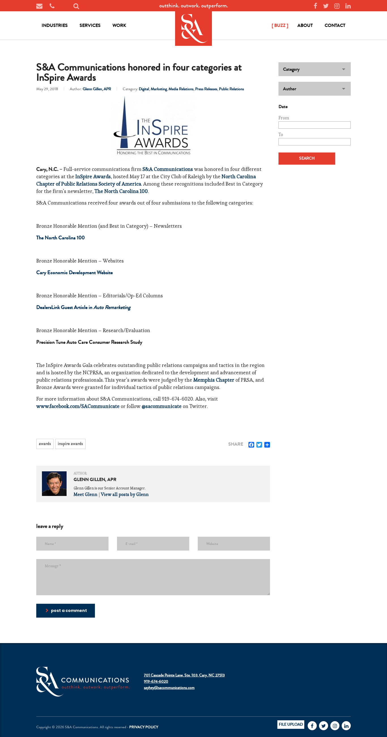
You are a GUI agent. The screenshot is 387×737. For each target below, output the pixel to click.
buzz (280, 25)
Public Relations (231, 89)
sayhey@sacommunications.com (169, 688)
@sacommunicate (162, 406)
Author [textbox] (289, 88)
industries (55, 25)
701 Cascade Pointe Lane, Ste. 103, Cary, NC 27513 (184, 675)
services (90, 25)
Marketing (159, 89)
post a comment (69, 610)
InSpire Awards (93, 176)
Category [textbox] (291, 69)
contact (335, 25)
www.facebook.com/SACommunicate (78, 406)
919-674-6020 (156, 681)
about (305, 25)
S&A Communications (168, 169)
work (119, 25)
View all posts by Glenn (125, 494)
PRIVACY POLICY (143, 727)
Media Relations (181, 89)
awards (45, 443)
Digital (144, 89)
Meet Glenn (85, 494)
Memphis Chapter (213, 380)
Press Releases (206, 89)
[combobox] (314, 69)
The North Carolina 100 (121, 191)
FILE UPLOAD (291, 724)
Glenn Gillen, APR (97, 89)
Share (235, 444)
